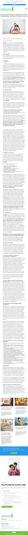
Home (2, 520)
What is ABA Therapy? (11, 520)
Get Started (14, 4)
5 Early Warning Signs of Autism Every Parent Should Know (21, 408)
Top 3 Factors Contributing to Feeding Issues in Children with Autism (20, 428)
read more (3, 415)
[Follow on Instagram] (15, 532)
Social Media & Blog (21, 429)
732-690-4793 (6, 525)
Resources (17, 520)
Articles (13, 18)
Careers (2, 522)
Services (5, 520)
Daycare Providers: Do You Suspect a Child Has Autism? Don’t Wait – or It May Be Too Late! (7, 409)
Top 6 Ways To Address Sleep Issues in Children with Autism (6, 434)
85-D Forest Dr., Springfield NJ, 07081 (13, 528)
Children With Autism (17, 18)
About (21, 520)
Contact (6, 522)
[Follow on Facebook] (13, 532)
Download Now (14, 452)
